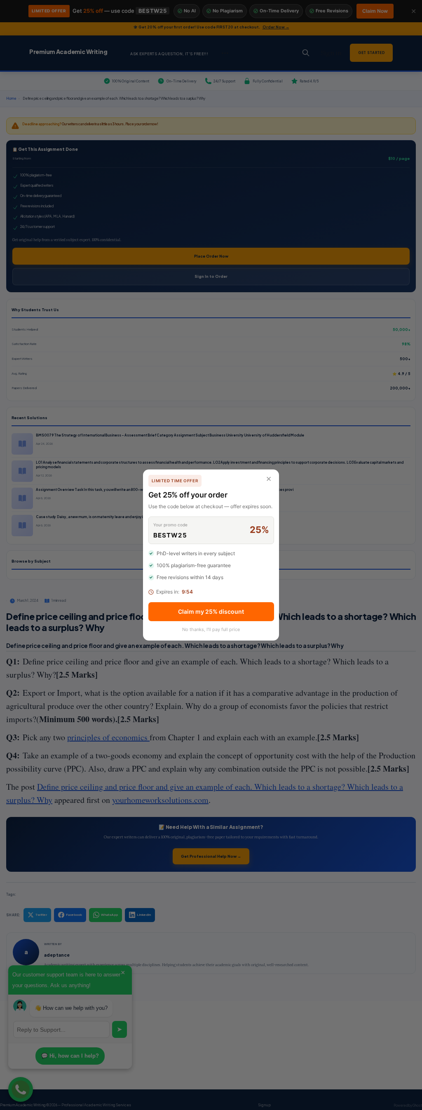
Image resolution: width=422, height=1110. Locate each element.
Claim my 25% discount (211, 611)
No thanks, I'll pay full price (211, 629)
